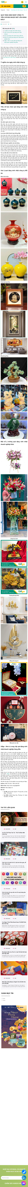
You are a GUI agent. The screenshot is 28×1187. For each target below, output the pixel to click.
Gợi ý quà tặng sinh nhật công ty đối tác (13, 35)
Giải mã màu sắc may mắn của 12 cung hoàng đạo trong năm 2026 (14, 893)
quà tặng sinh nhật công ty (9, 57)
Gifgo (8, 773)
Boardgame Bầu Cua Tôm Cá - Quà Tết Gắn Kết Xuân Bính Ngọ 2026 (14, 952)
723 (10, 24)
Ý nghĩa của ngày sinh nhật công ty (12, 30)
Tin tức (8, 10)
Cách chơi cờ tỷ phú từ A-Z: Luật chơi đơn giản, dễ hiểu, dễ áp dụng (14, 863)
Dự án (4, 998)
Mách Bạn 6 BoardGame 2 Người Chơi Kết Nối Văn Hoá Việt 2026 (14, 982)
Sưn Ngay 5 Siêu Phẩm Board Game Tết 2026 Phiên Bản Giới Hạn (14, 923)
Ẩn (13, 28)
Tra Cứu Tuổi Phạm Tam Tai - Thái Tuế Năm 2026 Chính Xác (13, 833)
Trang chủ (3, 10)
